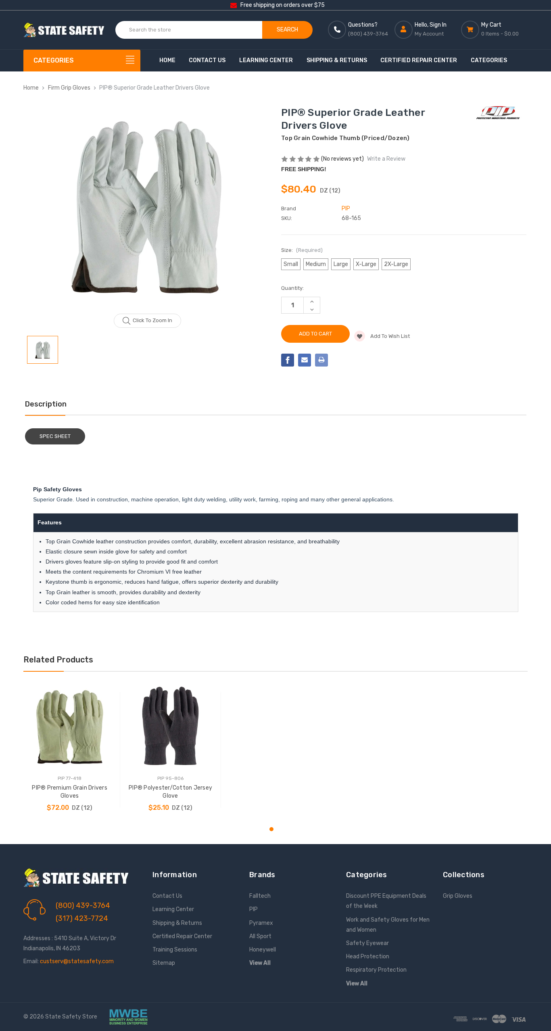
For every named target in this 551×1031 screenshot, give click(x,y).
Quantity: (292, 288)
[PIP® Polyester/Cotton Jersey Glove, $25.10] (170, 726)
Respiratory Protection (376, 969)
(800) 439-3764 (83, 905)
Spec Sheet (55, 436)
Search (287, 29)
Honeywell (262, 949)
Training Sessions (174, 949)
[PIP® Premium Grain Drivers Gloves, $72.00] (69, 726)
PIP (253, 909)
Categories (489, 60)
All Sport (260, 936)
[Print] (321, 360)
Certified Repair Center (418, 60)
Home (167, 60)
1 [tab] (271, 829)
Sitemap (163, 963)
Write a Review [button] (386, 158)
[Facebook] (287, 360)
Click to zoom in (152, 320)
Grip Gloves (457, 896)
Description (46, 404)
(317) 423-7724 (82, 918)
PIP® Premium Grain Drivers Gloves (69, 791)
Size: (302, 250)
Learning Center (266, 60)
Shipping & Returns (337, 60)
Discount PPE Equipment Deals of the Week (386, 901)
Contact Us (207, 60)
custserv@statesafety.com (77, 961)
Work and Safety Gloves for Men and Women (388, 924)
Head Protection (367, 956)
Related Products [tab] (58, 659)
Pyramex (261, 923)
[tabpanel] (69, 750)
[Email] (304, 360)
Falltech (260, 896)
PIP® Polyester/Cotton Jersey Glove (170, 791)
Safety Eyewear (367, 943)
